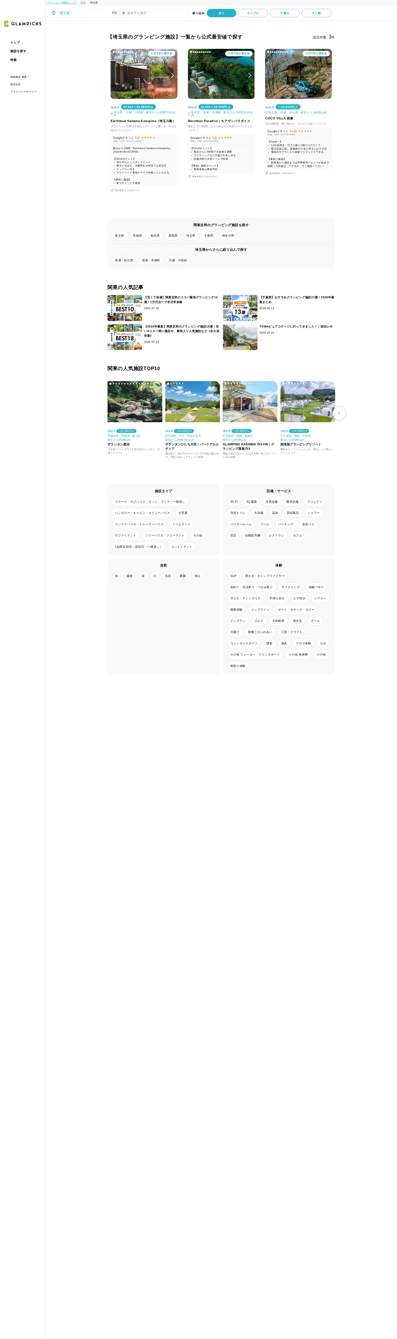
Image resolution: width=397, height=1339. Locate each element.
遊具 (284, 643)
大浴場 (258, 512)
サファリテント (125, 535)
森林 (130, 576)
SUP (233, 576)
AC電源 (251, 501)
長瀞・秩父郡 (124, 260)
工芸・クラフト (292, 632)
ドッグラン (238, 620)
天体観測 (278, 620)
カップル (253, 13)
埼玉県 (94, 2)
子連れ (284, 13)
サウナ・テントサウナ (245, 598)
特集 (13, 59)
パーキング (285, 524)
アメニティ (315, 501)
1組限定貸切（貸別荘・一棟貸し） (139, 546)
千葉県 (208, 235)
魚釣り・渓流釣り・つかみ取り (251, 587)
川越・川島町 (178, 260)
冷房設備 (271, 501)
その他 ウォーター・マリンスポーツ (255, 654)
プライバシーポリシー (23, 91)
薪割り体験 (238, 666)
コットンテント (182, 546)
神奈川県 (228, 235)
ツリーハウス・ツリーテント (165, 535)
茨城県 (137, 235)
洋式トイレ (238, 512)
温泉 (275, 512)
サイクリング (291, 587)
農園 (183, 576)
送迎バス (308, 524)
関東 (83, 2)
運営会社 (15, 84)
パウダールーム (241, 524)
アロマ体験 (303, 643)
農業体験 (236, 609)
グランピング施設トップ (62, 2)
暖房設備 (292, 501)
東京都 (119, 235)
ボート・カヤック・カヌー (296, 609)
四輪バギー (316, 587)
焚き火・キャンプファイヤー (265, 576)
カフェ (297, 535)
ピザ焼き (299, 598)
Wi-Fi (234, 501)
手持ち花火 (277, 598)
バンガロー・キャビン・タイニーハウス (142, 512)
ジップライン (260, 609)
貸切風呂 (293, 512)
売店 (233, 535)
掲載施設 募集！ (20, 77)
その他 (197, 535)
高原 (168, 576)
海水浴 (297, 620)
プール (264, 524)
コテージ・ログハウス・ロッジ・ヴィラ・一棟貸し (150, 501)
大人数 (316, 13)
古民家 (183, 512)
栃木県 (155, 235)
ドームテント (181, 524)
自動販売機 (252, 535)
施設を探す (18, 51)
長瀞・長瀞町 (151, 260)
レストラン (276, 535)
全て (222, 13)
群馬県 (173, 235)
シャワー (314, 512)
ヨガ (323, 643)
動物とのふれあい (260, 632)
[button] (114, 52)
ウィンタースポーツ (244, 643)
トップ (15, 42)
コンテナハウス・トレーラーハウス (139, 524)
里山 (198, 576)
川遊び (234, 632)
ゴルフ (258, 620)
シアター (320, 598)
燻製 (269, 643)
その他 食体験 (298, 654)
